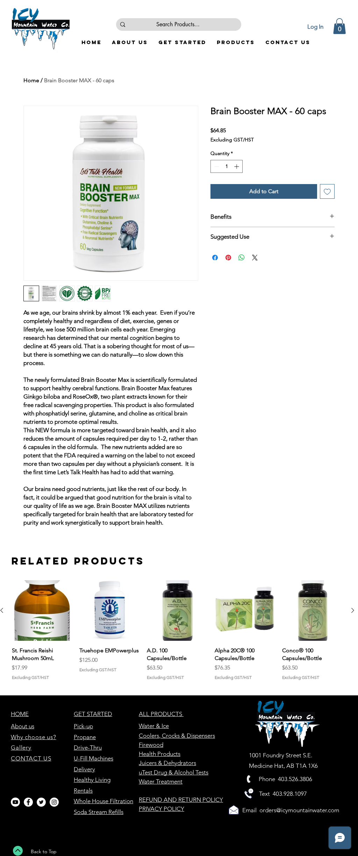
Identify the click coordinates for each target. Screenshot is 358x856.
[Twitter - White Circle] (41, 802)
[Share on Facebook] (215, 257)
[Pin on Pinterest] (228, 257)
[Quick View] (42, 610)
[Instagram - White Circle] (54, 802)
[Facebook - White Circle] (28, 802)
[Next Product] (353, 610)
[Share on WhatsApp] (241, 257)
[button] (339, 26)
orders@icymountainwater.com (299, 810)
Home (31, 80)
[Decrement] (216, 166)
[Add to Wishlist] (327, 191)
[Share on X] (255, 257)
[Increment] (237, 166)
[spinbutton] (226, 166)
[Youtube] (15, 802)
